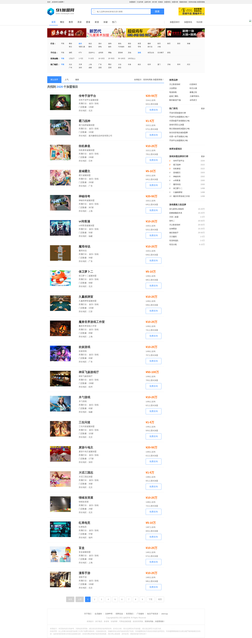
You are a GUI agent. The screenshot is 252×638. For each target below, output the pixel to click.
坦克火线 (173, 244)
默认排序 (54, 80)
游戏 (139, 53)
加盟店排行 (175, 22)
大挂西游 (173, 88)
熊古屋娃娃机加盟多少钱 (179, 129)
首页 (53, 22)
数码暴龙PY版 (175, 100)
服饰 (109, 43)
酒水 (100, 43)
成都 (90, 68)
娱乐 (80, 43)
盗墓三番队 (173, 96)
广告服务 (140, 614)
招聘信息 (119, 614)
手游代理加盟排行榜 (177, 113)
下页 (150, 599)
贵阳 (100, 68)
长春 (129, 64)
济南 (168, 64)
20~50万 (111, 58)
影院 (168, 53)
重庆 (109, 64)
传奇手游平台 (87, 95)
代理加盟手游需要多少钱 (179, 121)
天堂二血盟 (173, 217)
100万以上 (131, 58)
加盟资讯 (167, 2)
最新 (77, 80)
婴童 (88, 22)
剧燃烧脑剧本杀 (175, 213)
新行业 (150, 47)
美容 (79, 22)
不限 (62, 43)
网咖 (109, 53)
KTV (80, 53)
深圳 (80, 68)
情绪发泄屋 (86, 497)
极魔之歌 (193, 92)
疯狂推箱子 (173, 233)
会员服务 (98, 614)
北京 (70, 64)
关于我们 (87, 614)
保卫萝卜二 (86, 271)
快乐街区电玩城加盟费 (178, 132)
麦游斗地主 (86, 447)
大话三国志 (86, 472)
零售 (139, 47)
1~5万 (81, 58)
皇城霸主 (84, 171)
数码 (90, 47)
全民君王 (193, 100)
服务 (109, 47)
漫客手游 (84, 573)
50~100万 (121, 58)
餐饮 (62, 22)
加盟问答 (175, 2)
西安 (119, 68)
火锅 (159, 47)
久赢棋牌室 (86, 296)
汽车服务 (121, 47)
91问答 (199, 22)
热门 (114, 22)
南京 (139, 64)
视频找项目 (183, 2)
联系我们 (129, 614)
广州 (70, 68)
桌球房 (100, 53)
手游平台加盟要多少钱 (178, 140)
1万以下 (72, 58)
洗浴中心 (92, 53)
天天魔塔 (173, 237)
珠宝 (70, 47)
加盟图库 (132, 2)
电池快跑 (173, 92)
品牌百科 (148, 2)
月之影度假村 (174, 84)
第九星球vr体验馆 (176, 209)
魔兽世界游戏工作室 (92, 321)
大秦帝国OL (195, 96)
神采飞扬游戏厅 (89, 372)
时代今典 (193, 88)
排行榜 (154, 2)
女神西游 (173, 229)
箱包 (119, 43)
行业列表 (140, 2)
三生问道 (84, 422)
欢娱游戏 (84, 347)
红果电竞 (84, 522)
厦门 (159, 64)
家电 (100, 47)
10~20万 (101, 58)
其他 (129, 53)
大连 (119, 64)
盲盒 (82, 547)
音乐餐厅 (161, 53)
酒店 (129, 47)
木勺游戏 (84, 397)
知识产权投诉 (152, 614)
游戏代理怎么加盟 (176, 125)
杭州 (149, 64)
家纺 (129, 43)
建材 (149, 43)
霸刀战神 (84, 121)
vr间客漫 (84, 221)
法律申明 (108, 614)
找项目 (160, 2)
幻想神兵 (193, 84)
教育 (71, 22)
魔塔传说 (84, 246)
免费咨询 (153, 110)
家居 (97, 22)
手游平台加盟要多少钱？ (179, 117)
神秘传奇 (84, 196)
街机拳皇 (84, 146)
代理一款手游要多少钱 (178, 136)
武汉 (188, 64)
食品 (90, 43)
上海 (90, 64)
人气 (67, 80)
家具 (159, 43)
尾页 (160, 599)
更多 (203, 108)
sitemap (164, 614)
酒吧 (70, 53)
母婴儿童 (82, 47)
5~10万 (91, 58)
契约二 (172, 221)
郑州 (178, 64)
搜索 (157, 11)
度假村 (120, 53)
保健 (105, 22)
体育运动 (151, 53)
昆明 (109, 68)
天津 (80, 64)
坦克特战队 (173, 240)
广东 (100, 64)
